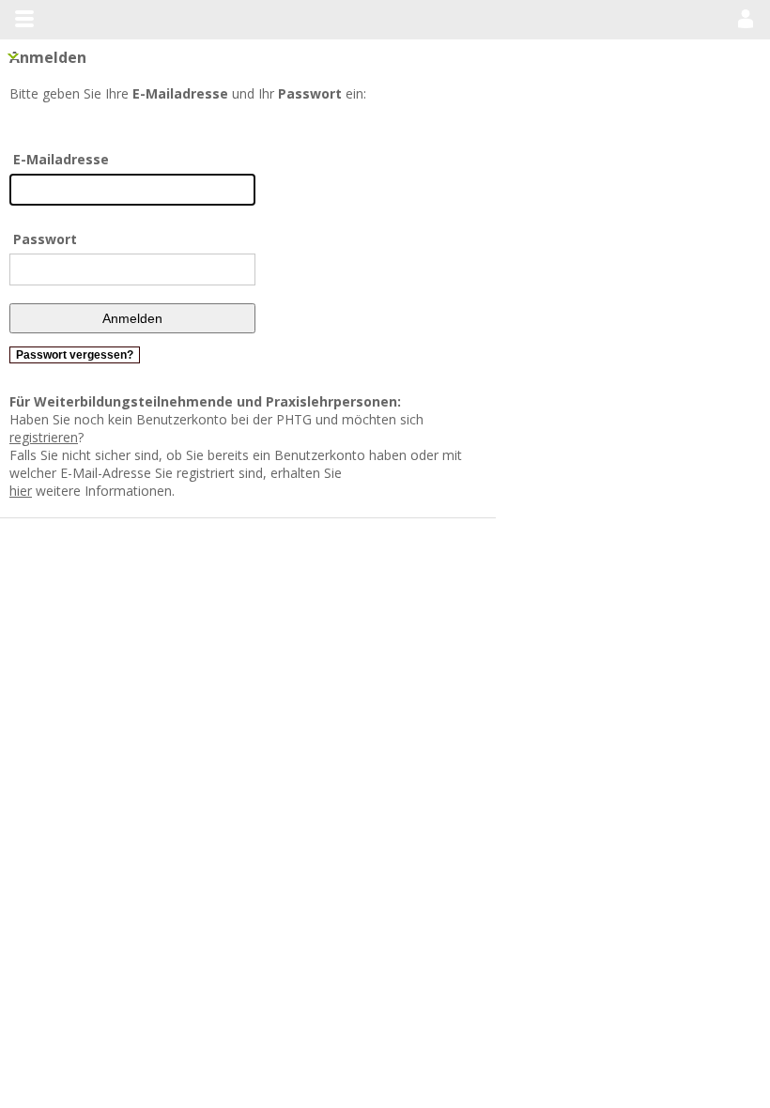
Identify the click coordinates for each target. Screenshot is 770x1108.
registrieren (461, 419)
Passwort (45, 239)
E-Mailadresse (61, 159)
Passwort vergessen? (74, 355)
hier (127, 455)
